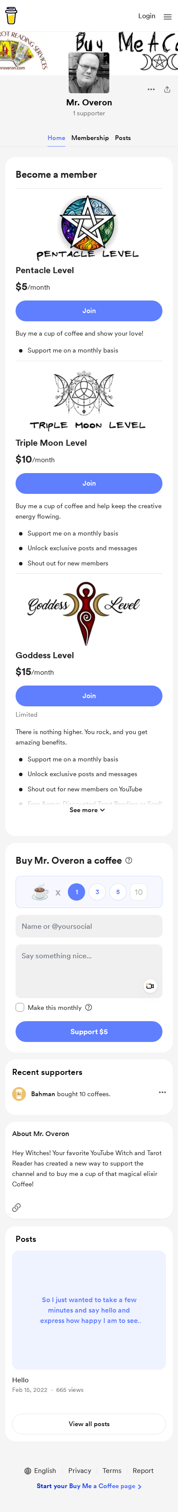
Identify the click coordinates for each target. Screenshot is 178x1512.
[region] (89, 496)
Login (147, 16)
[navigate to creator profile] (89, 73)
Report (143, 1470)
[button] (167, 17)
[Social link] (16, 1207)
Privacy (79, 1470)
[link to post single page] (89, 1323)
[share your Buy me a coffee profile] (167, 89)
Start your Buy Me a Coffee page (86, 1486)
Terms (111, 1470)
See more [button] (84, 810)
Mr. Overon (89, 102)
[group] (89, 278)
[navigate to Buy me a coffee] (11, 15)
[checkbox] (49, 1007)
